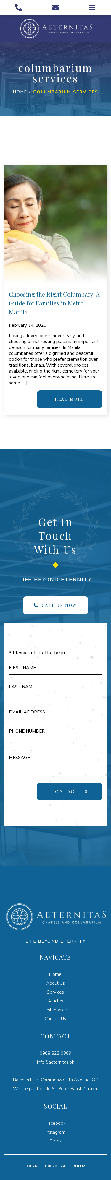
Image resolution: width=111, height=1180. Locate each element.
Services (55, 992)
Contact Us (55, 1019)
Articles (55, 1001)
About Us (55, 983)
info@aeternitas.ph (55, 1062)
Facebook (55, 1123)
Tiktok (56, 1141)
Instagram (55, 1132)
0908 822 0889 (55, 1053)
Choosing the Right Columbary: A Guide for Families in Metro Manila (54, 303)
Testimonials (55, 1010)
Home (20, 92)
